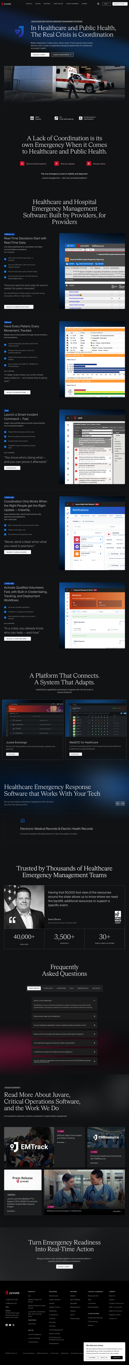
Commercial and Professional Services (56, 1338)
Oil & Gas (52, 1326)
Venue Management (56, 1330)
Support (90, 1325)
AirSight (73, 1296)
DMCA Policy (65, 1353)
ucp (29, 1296)
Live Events (92, 1303)
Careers (111, 1300)
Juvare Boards (33, 1342)
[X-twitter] (13, 1325)
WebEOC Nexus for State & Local (36, 1307)
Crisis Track (32, 1324)
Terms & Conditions (29, 1353)
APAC (115, 1307)
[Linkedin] (6, 1325)
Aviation (51, 1303)
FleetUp (73, 1311)
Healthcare (53, 1311)
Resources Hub (93, 1296)
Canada (116, 1303)
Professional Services (95, 1318)
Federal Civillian (54, 1307)
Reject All (104, 1357)
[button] (98, 3)
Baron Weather (75, 1300)
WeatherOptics (75, 1307)
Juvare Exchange (34, 1338)
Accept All (116, 1357)
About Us (112, 1296)
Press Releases (93, 1307)
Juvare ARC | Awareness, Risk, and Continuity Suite (36, 1314)
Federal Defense (54, 1300)
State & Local (53, 1296)
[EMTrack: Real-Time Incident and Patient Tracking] (44, 1147)
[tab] (34, 988)
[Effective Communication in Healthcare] (84, 1192)
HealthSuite (32, 1320)
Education (52, 1322)
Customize (91, 1357)
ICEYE (72, 1315)
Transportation (54, 1343)
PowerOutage (75, 1319)
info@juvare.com (11, 1303)
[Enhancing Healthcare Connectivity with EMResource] (106, 1147)
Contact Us (113, 1319)
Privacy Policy (54, 1353)
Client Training (93, 1322)
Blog (89, 1300)
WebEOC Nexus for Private (34, 1301)
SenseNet (73, 1303)
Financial (52, 1319)
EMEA (115, 1311)
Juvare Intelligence (34, 1334)
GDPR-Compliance (42, 1353)
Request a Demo (115, 1315)
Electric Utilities (54, 1334)
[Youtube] (10, 1325)
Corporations (53, 1315)
